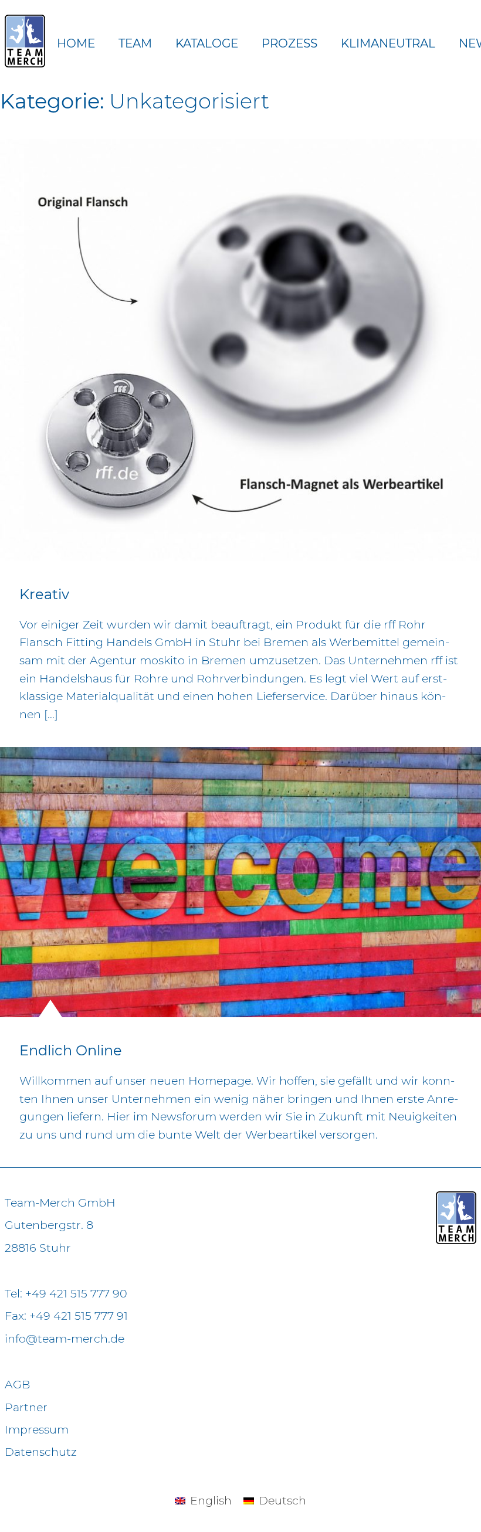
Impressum (37, 1429)
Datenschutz (41, 1452)
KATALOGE (206, 43)
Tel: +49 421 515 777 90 (66, 1293)
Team (135, 43)
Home (76, 43)
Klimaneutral (388, 43)
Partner (26, 1407)
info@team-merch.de (64, 1338)
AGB (17, 1384)
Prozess (289, 43)
